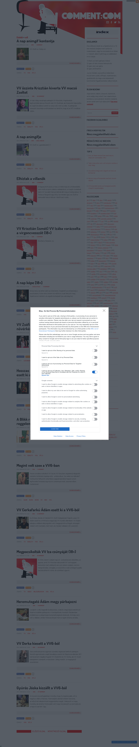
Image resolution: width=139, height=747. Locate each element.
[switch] (94, 350)
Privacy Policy (81, 436)
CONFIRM (55, 429)
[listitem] (69, 346)
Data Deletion (58, 436)
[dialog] (69, 373)
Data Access (69, 436)
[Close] (105, 311)
